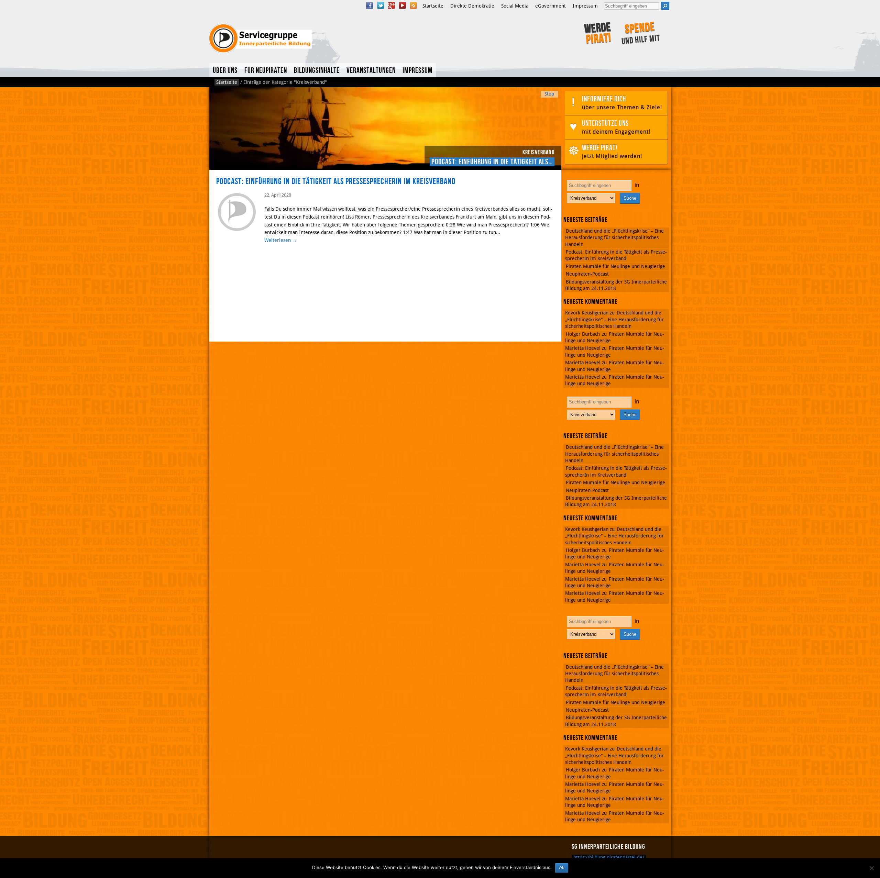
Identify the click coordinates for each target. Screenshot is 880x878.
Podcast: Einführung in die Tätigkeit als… (492, 161)
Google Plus (391, 5)
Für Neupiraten (265, 70)
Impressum (585, 6)
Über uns (225, 70)
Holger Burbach (583, 334)
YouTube (402, 5)
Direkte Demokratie (472, 6)
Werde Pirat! (612, 151)
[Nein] (871, 868)
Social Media (514, 6)
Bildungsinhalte (317, 70)
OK (561, 868)
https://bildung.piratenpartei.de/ (608, 857)
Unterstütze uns (616, 127)
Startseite (432, 6)
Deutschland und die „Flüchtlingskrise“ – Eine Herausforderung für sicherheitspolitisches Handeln (614, 237)
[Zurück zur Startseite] (301, 38)
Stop (549, 94)
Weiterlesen (280, 240)
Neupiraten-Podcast (587, 274)
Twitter (380, 5)
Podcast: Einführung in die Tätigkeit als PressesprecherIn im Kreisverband (335, 182)
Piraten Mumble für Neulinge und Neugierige (615, 266)
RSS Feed (413, 5)
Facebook (369, 5)
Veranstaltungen (371, 70)
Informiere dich (622, 102)
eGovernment (550, 6)
